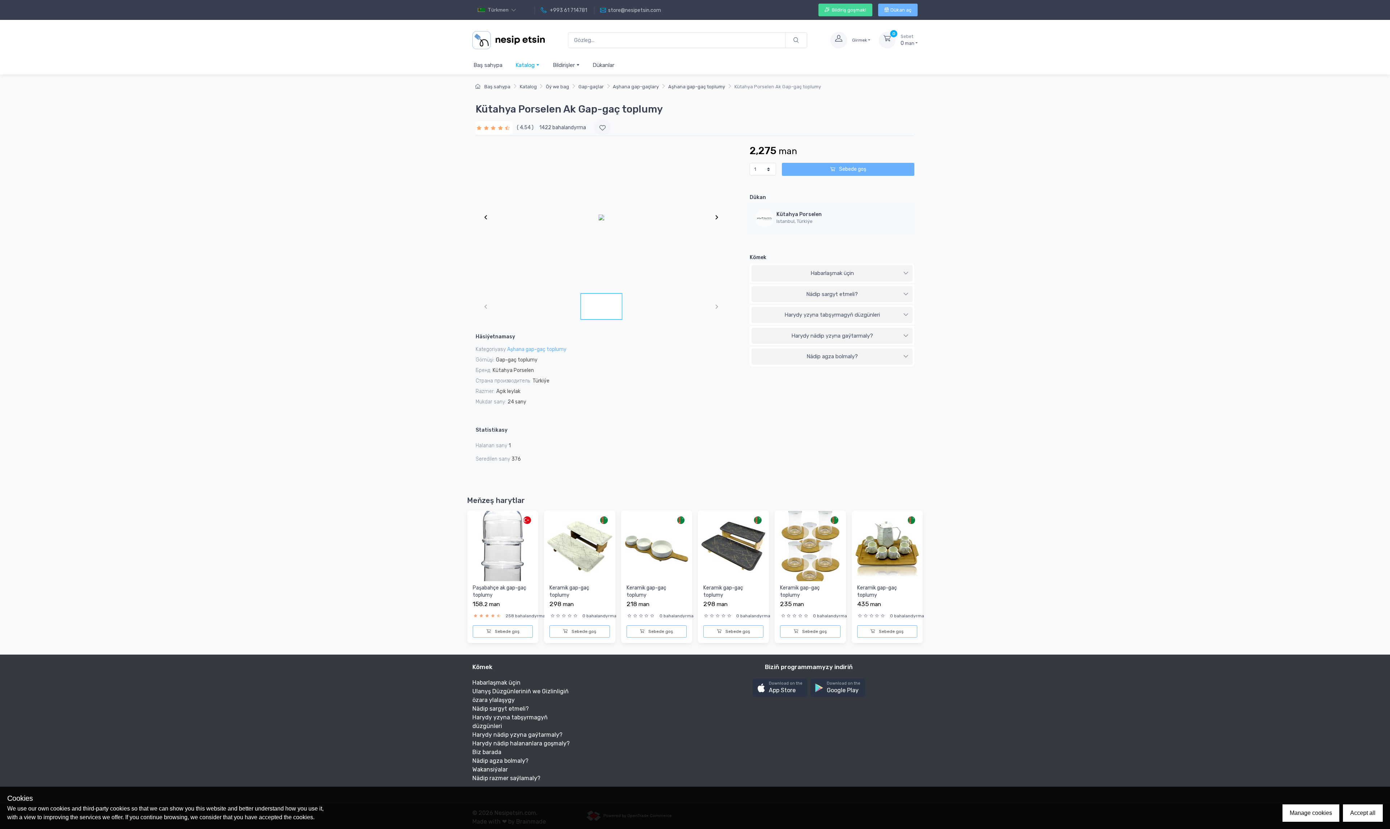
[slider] (494, 127)
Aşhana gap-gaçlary (636, 86)
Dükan (758, 197)
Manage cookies (1311, 813)
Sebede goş (852, 169)
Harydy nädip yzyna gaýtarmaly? (832, 336)
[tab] (832, 273)
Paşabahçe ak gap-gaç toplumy (499, 591)
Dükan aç (900, 10)
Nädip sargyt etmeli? (832, 294)
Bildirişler (564, 65)
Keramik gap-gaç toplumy (569, 591)
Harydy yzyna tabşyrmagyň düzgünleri (832, 315)
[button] (780, 687)
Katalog (525, 65)
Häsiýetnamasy (495, 337)
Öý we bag (557, 86)
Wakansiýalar (490, 769)
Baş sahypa (487, 65)
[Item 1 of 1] (601, 217)
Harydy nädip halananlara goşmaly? (521, 743)
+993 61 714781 (568, 10)
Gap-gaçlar (591, 86)
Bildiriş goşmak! (848, 10)
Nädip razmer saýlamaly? (506, 778)
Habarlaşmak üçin (832, 273)
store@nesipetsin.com (634, 10)
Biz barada (486, 752)
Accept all (1363, 813)
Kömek (758, 257)
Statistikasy (491, 430)
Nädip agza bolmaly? (832, 356)
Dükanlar (603, 65)
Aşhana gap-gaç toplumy (696, 86)
